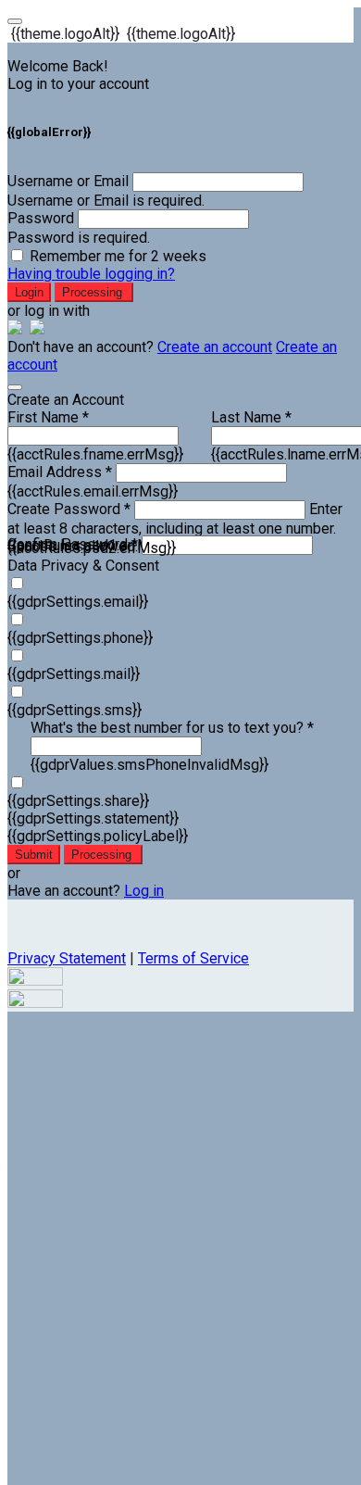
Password (40, 218)
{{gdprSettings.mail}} (73, 674)
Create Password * (69, 509)
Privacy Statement (66, 958)
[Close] (14, 387)
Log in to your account (78, 84)
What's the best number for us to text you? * (172, 727)
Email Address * (59, 472)
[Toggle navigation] (14, 21)
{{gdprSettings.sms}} (74, 710)
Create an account (214, 347)
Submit (34, 855)
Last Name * (251, 417)
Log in (144, 891)
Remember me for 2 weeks (118, 256)
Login (29, 292)
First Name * (48, 417)
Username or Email (68, 181)
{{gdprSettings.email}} (77, 601)
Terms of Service (193, 958)
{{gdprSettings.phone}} (80, 638)
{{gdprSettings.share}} (78, 801)
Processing (94, 292)
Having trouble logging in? (91, 274)
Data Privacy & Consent (83, 565)
